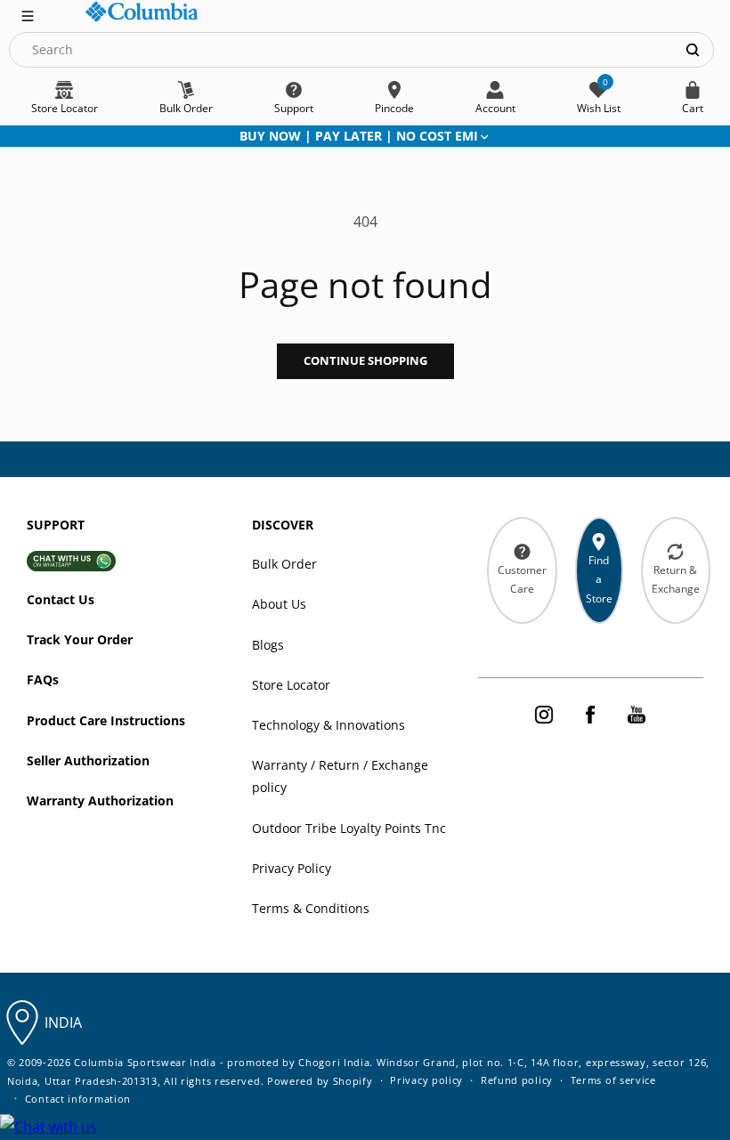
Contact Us (60, 599)
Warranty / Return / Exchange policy (340, 776)
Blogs (268, 644)
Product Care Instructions (106, 720)
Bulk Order (284, 563)
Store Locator (291, 684)
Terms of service (613, 1080)
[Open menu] (27, 14)
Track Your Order (80, 639)
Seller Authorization (88, 760)
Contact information (78, 1098)
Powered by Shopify (320, 1080)
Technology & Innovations (328, 724)
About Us (279, 603)
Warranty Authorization (100, 800)
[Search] (692, 49)
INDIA (63, 1022)
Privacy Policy (291, 868)
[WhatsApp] (48, 1127)
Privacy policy (426, 1080)
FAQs (43, 679)
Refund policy (517, 1080)
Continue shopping (365, 360)
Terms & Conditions (310, 908)
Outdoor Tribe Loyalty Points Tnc (349, 828)
